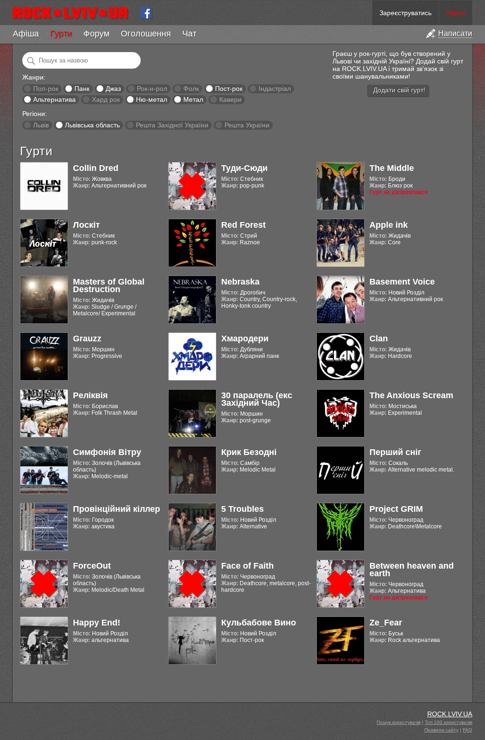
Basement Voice (402, 281)
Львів (41, 125)
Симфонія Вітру (107, 452)
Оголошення (146, 33)
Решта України (247, 125)
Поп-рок (45, 88)
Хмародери (245, 338)
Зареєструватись (405, 13)
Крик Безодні (249, 452)
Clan (378, 338)
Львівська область (92, 125)
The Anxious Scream (411, 395)
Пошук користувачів (399, 722)
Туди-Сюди (244, 168)
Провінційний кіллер (116, 509)
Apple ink (388, 225)
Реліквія (90, 395)
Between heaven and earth (411, 569)
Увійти (455, 13)
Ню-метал (151, 99)
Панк (82, 88)
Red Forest (243, 225)
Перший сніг (395, 452)
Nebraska (240, 281)
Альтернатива (54, 99)
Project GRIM (396, 509)
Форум (96, 33)
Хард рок (106, 99)
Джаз (113, 88)
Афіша (26, 33)
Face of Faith (247, 566)
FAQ (467, 729)
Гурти (61, 33)
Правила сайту (441, 729)
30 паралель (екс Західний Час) (256, 399)
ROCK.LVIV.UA (449, 714)
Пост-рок (228, 88)
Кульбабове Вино (258, 622)
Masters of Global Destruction (108, 285)
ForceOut (92, 566)
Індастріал (275, 88)
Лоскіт (86, 225)
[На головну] (74, 12)
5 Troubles (242, 509)
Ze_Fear (385, 622)
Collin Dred (95, 168)
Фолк (191, 88)
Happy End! (96, 622)
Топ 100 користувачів (448, 722)
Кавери (230, 99)
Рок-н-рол (152, 88)
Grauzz (87, 338)
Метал (193, 99)
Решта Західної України (172, 125)
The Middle (391, 168)
